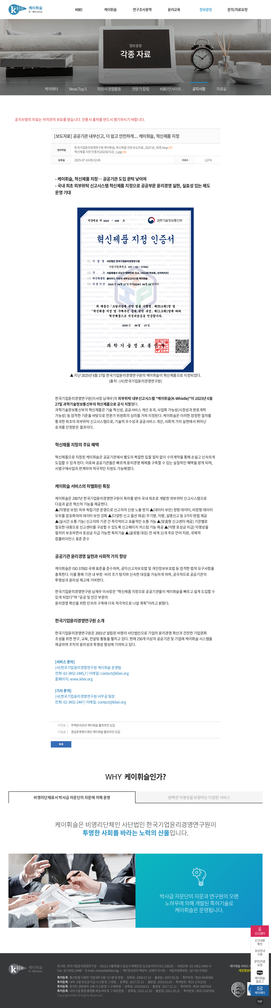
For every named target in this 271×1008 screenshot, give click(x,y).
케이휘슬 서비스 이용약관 (245, 966)
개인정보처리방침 (249, 970)
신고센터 (260, 933)
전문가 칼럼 (140, 89)
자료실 (221, 89)
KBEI (78, 9)
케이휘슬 (25, 9)
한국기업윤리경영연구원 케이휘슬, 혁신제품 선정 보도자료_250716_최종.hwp (123, 147)
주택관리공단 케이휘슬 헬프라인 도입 (93, 725)
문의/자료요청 (237, 9)
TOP (259, 1001)
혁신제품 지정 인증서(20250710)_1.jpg (100, 152)
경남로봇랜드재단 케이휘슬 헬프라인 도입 (95, 732)
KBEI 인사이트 (170, 89)
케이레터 (51, 89)
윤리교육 (174, 9)
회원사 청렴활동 (109, 89)
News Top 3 (77, 89)
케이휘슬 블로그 (260, 980)
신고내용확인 (260, 942)
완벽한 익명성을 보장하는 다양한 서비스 (199, 797)
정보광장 (205, 9)
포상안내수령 (260, 952)
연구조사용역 (142, 9)
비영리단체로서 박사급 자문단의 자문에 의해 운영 (72, 797)
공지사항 (198, 89)
